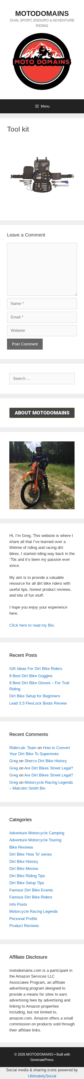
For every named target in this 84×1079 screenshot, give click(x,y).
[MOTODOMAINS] (42, 61)
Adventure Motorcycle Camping (36, 833)
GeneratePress (42, 1060)
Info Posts (18, 904)
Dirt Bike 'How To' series (30, 854)
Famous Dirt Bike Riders (30, 897)
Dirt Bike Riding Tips (27, 876)
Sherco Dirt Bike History (45, 761)
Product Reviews (24, 926)
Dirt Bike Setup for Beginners (34, 696)
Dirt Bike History (23, 861)
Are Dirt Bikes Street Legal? (48, 768)
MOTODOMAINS (42, 13)
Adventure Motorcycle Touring (35, 840)
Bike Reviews (21, 847)
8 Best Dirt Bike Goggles (30, 676)
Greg (13, 761)
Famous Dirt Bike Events (31, 890)
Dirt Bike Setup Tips (26, 883)
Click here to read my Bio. (32, 625)
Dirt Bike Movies (23, 868)
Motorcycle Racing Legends (33, 911)
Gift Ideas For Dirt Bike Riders (35, 668)
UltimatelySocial (42, 1076)
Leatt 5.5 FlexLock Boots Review (38, 703)
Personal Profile (23, 918)
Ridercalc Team (22, 748)
